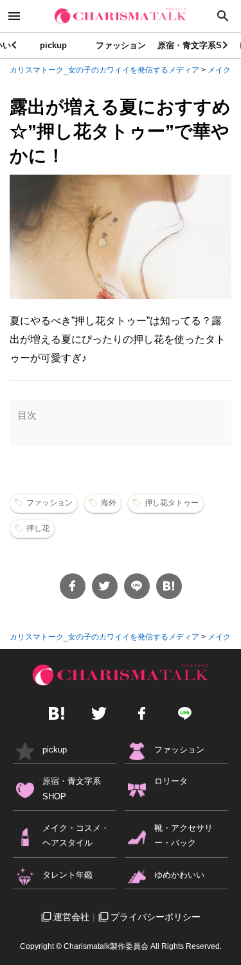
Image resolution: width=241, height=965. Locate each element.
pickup (53, 45)
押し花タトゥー (172, 502)
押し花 (37, 528)
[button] (226, 45)
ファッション (121, 45)
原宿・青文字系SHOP (198, 45)
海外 (108, 502)
